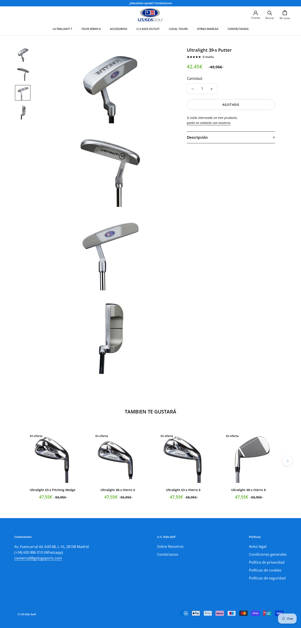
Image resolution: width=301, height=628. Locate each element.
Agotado (231, 104)
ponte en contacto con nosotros (208, 123)
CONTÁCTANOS (238, 29)
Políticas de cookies (265, 570)
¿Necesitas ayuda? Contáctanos (150, 3)
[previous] (14, 461)
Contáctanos (167, 554)
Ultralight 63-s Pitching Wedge (52, 490)
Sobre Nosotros (170, 546)
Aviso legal (257, 546)
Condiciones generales (268, 554)
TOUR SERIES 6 (91, 29)
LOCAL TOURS (178, 29)
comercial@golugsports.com (38, 558)
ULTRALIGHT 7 (62, 29)
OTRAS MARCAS (207, 29)
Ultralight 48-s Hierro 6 (117, 490)
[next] (287, 461)
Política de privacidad (266, 562)
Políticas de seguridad (267, 578)
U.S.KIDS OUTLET (148, 29)
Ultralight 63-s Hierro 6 (183, 490)
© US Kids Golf (27, 614)
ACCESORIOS (118, 29)
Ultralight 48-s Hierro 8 (248, 490)
